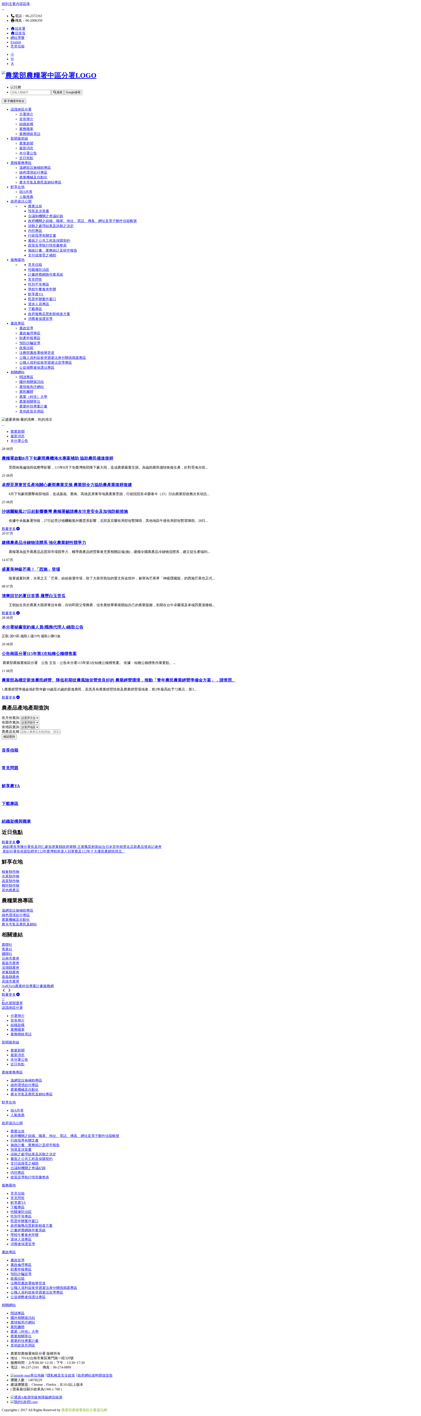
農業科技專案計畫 (33, 406)
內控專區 (35, 231)
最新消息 (26, 148)
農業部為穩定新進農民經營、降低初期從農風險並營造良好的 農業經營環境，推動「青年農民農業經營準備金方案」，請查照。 (119, 680)
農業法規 (35, 206)
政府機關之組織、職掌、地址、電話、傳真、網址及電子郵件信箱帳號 (82, 221)
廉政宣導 (26, 328)
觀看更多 (9, 529)
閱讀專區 (26, 377)
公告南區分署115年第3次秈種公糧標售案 (39, 653)
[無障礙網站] (36, 1397)
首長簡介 (26, 119)
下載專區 (35, 309)
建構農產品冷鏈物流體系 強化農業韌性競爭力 (44, 542)
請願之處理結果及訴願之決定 (51, 226)
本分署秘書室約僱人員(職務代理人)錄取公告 (43, 627)
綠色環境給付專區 (33, 172)
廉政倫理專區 (29, 333)
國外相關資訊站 (31, 382)
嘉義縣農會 (10, 977)
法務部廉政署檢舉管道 (36, 353)
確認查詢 (9, 736)
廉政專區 (18, 323)
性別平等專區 (38, 284)
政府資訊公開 (21, 201)
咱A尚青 (25, 192)
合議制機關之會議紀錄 (45, 216)
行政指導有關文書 (42, 235)
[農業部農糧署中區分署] (49, 75)
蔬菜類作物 (10, 881)
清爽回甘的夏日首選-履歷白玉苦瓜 (34, 595)
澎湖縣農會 (10, 967)
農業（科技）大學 (33, 397)
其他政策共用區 (31, 411)
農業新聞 (26, 143)
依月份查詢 (11, 718)
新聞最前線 (19, 138)
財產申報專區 (29, 338)
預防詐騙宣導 (29, 343)
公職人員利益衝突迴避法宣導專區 (45, 362)
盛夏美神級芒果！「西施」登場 (31, 569)
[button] (4, 990)
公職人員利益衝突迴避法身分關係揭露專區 (52, 358)
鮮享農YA (35, 294)
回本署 (20, 28)
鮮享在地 (18, 187)
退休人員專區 (38, 304)
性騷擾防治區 (38, 270)
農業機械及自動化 (33, 177)
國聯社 (7, 954)
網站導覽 (18, 38)
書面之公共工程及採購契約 (49, 240)
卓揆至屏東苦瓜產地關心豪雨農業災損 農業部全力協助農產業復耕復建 (67, 484)
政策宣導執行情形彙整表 (47, 245)
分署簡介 (26, 114)
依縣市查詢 (11, 722)
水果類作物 (10, 876)
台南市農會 (10, 958)
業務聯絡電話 (29, 134)
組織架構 (26, 124)
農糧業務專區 (21, 163)
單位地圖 (37, 1375)
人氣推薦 (26, 197)
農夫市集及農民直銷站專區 (40, 182)
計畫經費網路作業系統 (45, 274)
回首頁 (20, 33)
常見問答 (35, 279)
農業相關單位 (29, 401)
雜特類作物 (10, 885)
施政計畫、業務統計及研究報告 (52, 250)
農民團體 (26, 392)
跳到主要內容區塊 (16, 4)
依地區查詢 (11, 727)
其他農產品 (10, 890)
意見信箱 (18, 46)
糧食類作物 (10, 872)
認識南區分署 (21, 109)
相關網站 (18, 372)
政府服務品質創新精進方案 (49, 314)
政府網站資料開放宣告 (95, 1375)
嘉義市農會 (10, 963)
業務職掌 (26, 129)
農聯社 (7, 944)
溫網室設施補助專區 (35, 167)
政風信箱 (26, 348)
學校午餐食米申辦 (42, 289)
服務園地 (18, 260)
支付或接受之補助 (42, 255)
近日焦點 (26, 158)
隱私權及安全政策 (61, 1375)
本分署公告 (28, 153)
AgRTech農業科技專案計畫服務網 (28, 986)
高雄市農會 (10, 981)
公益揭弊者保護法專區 (36, 367)
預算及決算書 (38, 211)
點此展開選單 (12, 1003)
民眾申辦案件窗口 (42, 299)
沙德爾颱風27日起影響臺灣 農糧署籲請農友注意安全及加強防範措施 (65, 511)
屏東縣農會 (10, 972)
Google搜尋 (73, 92)
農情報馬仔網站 (31, 387)
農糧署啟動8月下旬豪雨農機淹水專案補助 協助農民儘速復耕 (57, 458)
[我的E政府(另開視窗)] (24, 1402)
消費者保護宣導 (40, 319)
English (16, 42)
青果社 (7, 949)
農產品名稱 (11, 731)
